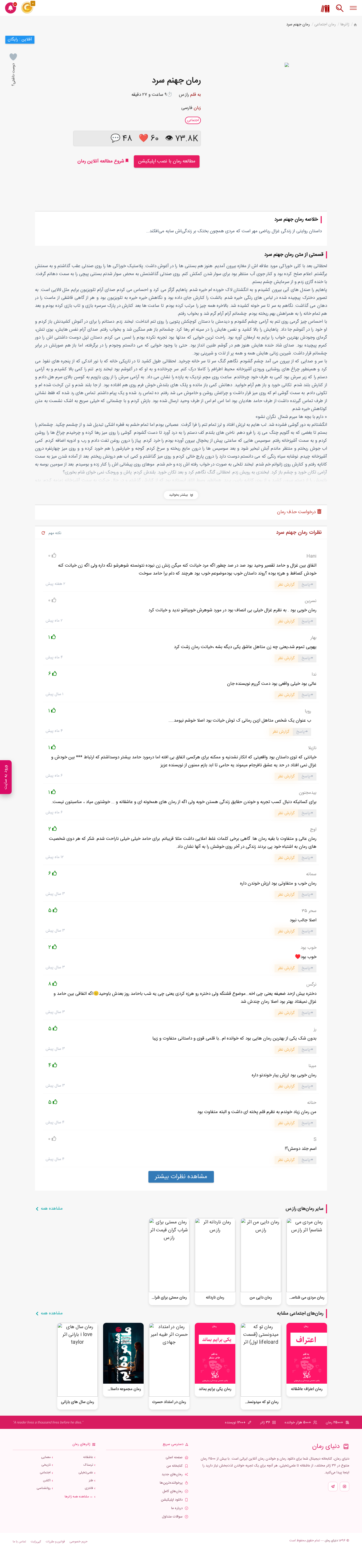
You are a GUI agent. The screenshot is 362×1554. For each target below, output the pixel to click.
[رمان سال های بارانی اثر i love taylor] (77, 1360)
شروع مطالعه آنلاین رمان (101, 161)
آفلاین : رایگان (20, 39)
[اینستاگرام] (344, 1486)
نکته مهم (54, 533)
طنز (91, 1480)
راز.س (184, 94)
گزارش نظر (286, 584)
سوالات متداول (172, 1517)
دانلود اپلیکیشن (172, 1500)
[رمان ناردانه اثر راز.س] (215, 1255)
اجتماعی (45, 1472)
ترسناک (88, 1465)
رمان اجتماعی (325, 24)
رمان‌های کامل (172, 1491)
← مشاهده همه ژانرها (79, 1496)
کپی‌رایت (36, 1541)
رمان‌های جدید (172, 1474)
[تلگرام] (333, 1486)
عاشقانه (88, 1457)
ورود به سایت (5, 777)
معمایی (46, 1457)
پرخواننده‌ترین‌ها (171, 1483)
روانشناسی (44, 1488)
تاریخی (46, 1465)
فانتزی (89, 1488)
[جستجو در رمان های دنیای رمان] (339, 11)
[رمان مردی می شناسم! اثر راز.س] (306, 1255)
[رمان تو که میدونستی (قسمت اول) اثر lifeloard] (261, 1360)
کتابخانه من (174, 1466)
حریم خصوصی (78, 1541)
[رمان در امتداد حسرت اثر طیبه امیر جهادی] (169, 1360)
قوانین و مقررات (55, 1541)
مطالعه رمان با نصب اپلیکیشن (166, 161)
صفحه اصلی (174, 1457)
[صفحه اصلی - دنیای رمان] (355, 25)
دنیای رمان (331, 1540)
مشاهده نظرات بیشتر (181, 1177)
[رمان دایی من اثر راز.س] (261, 1255)
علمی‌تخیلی (85, 1472)
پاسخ (306, 584)
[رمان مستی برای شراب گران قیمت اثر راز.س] (169, 1255)
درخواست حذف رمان (297, 512)
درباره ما (177, 1508)
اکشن (47, 1480)
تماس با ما (19, 1541)
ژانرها (344, 24)
